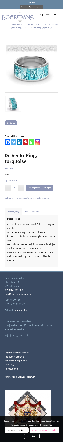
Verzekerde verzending (41, 28)
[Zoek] (40, 15)
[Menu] (47, 15)
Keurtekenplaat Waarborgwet (20, 376)
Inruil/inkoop (51, 24)
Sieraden (38, 198)
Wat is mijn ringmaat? (16, 360)
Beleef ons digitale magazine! (32, 7)
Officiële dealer (18, 28)
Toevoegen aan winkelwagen (39, 188)
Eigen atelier (34, 24)
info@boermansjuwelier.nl (18, 293)
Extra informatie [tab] (32, 211)
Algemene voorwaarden (17, 352)
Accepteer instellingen (16, 430)
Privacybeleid (12, 368)
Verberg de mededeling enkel (44, 430)
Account (32, 2)
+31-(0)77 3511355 (14, 289)
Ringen (32, 198)
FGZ (7, 341)
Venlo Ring (46, 198)
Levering (9, 364)
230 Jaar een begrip (14, 24)
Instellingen (32, 436)
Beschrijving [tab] (13, 211)
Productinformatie (14, 356)
